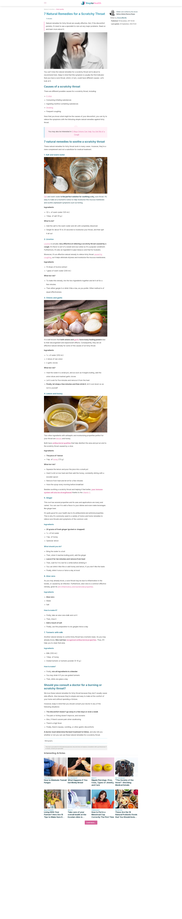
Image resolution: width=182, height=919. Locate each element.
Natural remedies (49, 9)
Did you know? (73, 778)
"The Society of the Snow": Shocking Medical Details (124, 782)
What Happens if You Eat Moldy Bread (77, 781)
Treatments (48, 778)
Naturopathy (60, 9)
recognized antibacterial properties (81, 640)
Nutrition (118, 810)
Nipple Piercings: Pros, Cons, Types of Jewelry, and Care (102, 782)
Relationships (49, 810)
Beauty (93, 778)
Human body (95, 810)
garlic (76, 340)
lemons (59, 439)
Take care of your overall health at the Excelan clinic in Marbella (77, 814)
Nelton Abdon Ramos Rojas (125, 14)
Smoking (49, 108)
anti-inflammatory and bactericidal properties (75, 587)
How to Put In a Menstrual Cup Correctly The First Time (102, 814)
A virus (49, 96)
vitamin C (86, 492)
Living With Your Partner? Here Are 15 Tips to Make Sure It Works (53, 814)
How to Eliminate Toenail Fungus (55, 781)
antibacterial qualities (61, 443)
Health (70, 810)
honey (55, 459)
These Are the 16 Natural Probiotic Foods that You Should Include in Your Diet (126, 814)
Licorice (47, 244)
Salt (45, 197)
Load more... (91, 823)
